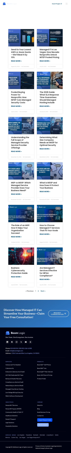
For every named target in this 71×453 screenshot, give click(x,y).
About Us (40, 405)
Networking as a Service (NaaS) (14, 385)
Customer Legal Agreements (53, 446)
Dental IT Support (11, 419)
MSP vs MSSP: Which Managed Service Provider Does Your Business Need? (21, 186)
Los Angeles (20, 435)
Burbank (35, 435)
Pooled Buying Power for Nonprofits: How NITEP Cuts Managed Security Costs (21, 97)
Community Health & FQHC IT (14, 412)
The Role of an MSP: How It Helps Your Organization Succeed (20, 229)
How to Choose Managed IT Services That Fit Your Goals (50, 228)
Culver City (14, 437)
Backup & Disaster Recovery (14, 378)
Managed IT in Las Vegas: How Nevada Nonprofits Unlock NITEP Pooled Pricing (49, 53)
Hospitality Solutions (12, 426)
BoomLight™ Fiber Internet (45, 371)
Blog (38, 409)
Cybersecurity (10, 368)
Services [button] (9, 361)
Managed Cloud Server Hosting (14, 389)
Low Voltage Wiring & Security (14, 392)
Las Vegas (22, 437)
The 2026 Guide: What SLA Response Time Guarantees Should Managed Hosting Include (49, 97)
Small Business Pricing (43, 412)
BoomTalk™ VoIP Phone (44, 365)
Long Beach (50, 435)
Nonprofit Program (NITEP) (13, 409)
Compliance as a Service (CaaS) (14, 382)
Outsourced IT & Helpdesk (13, 365)
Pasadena (29, 435)
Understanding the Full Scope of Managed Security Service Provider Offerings (20, 142)
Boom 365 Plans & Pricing (44, 375)
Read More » (16, 61)
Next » (43, 291)
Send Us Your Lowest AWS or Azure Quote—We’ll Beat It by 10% (21, 53)
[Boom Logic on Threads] (30, 342)
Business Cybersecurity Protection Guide (19, 270)
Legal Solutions (10, 422)
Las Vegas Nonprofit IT (33, 437)
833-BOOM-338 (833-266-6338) (21, 348)
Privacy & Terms (40, 446)
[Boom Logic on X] (21, 342)
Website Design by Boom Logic (44, 448)
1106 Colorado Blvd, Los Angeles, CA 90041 (25, 353)
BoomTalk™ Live (41, 368)
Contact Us (40, 415)
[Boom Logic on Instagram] (16, 342)
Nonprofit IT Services (12, 405)
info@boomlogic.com (16, 351)
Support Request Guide (45, 420)
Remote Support (43, 424)
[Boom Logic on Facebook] (12, 342)
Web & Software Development (14, 396)
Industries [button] (10, 402)
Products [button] (40, 361)
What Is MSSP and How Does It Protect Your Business (49, 185)
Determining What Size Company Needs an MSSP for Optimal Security (49, 141)
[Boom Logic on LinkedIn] (7, 342)
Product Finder (41, 378)
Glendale (42, 435)
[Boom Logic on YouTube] (26, 342)
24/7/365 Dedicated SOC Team (14, 375)
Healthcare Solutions (12, 415)
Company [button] (40, 402)
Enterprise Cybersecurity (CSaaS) (15, 371)
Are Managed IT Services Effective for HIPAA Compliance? (48, 272)
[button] (66, 3)
